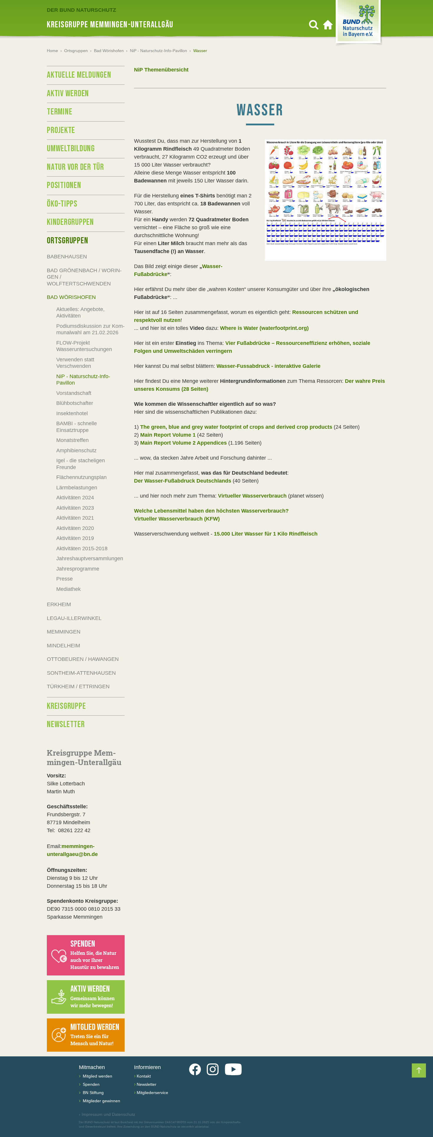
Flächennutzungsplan (81, 477)
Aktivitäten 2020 (75, 528)
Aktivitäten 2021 (75, 518)
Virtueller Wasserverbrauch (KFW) (177, 519)
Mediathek (68, 589)
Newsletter (66, 724)
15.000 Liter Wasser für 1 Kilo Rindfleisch (266, 534)
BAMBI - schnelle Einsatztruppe (76, 426)
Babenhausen (67, 257)
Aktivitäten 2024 (75, 498)
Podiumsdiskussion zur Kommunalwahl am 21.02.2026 (90, 329)
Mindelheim (63, 646)
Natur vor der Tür (75, 167)
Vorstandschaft (73, 393)
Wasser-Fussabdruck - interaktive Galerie (268, 366)
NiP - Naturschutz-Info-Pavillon (158, 50)
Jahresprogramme (77, 569)
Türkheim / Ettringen (78, 686)
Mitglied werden (97, 1076)
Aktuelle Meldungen (79, 75)
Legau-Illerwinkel (74, 618)
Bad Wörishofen (109, 50)
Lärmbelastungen (76, 488)
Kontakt (144, 1076)
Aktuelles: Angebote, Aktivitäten (80, 312)
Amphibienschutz (76, 450)
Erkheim (59, 604)
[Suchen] (314, 25)
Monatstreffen (72, 440)
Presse (64, 579)
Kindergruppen (70, 222)
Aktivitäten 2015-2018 (82, 548)
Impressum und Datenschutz (107, 1114)
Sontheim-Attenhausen (81, 673)
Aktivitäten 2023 (75, 508)
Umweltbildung (71, 148)
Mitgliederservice (152, 1092)
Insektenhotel (72, 413)
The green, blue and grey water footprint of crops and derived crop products (236, 427)
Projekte (61, 130)
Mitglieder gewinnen (101, 1100)
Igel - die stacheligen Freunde (80, 464)
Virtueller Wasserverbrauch (252, 496)
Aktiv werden (68, 93)
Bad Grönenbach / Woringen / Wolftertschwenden (84, 277)
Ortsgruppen (76, 50)
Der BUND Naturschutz (81, 10)
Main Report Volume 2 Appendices (183, 443)
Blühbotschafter (74, 403)
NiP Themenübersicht (161, 70)
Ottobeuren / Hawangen (83, 659)
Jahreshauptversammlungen (89, 558)
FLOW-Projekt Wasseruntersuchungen (84, 346)
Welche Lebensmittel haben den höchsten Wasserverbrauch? (212, 511)
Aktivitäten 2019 (75, 538)
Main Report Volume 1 (168, 435)
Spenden (91, 1084)
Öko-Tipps (62, 204)
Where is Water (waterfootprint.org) (264, 328)
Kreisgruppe (66, 706)
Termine (59, 112)
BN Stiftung (93, 1092)
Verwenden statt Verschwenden (75, 363)
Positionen (64, 185)
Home (52, 50)
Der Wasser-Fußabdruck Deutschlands (182, 481)
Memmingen (63, 632)
